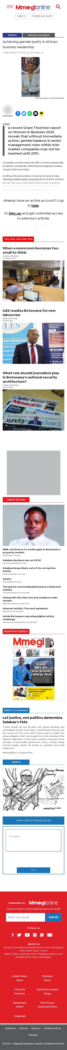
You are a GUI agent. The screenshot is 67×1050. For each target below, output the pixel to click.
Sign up (15, 213)
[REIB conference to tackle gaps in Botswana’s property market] (33, 525)
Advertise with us (52, 1028)
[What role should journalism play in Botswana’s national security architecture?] (33, 410)
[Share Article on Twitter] (23, 113)
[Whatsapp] (43, 935)
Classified (20, 1016)
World (19, 1007)
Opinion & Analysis (38, 35)
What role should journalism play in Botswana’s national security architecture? (31, 377)
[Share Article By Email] (35, 113)
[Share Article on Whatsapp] (29, 113)
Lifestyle (19, 989)
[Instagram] (36, 935)
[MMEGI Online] (33, 8)
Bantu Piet (7, 611)
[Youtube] (28, 935)
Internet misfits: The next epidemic (25, 609)
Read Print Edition (16, 631)
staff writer (8, 555)
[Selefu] (33, 789)
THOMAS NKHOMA (10, 256)
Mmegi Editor (9, 753)
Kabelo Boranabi (10, 318)
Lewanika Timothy (10, 593)
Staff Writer (8, 116)
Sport (47, 980)
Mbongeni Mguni (10, 603)
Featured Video (47, 1007)
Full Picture (47, 1003)
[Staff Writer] (8, 110)
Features (19, 994)
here (35, 205)
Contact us (10, 1028)
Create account (42, 16)
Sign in (21, 16)
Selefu (7, 579)
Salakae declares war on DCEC (22, 560)
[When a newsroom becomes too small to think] (33, 280)
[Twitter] (20, 935)
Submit (53, 917)
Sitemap (33, 1035)
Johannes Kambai (11, 563)
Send (33, 870)
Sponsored (19, 1003)
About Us (36, 1028)
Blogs (47, 994)
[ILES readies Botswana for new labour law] (33, 343)
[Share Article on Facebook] (18, 113)
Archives (23, 1028)
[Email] (51, 935)
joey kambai (8, 582)
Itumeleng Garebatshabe (14, 622)
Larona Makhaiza (10, 574)
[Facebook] (14, 935)
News (19, 980)
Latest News (19, 976)
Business (47, 976)
